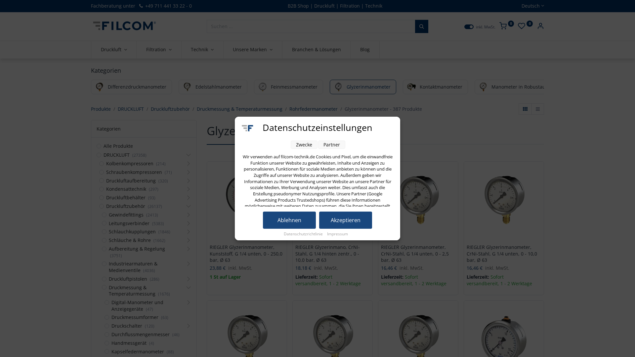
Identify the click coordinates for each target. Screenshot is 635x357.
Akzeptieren (345, 220)
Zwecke (304, 144)
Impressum (337, 234)
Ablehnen (289, 220)
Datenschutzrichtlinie (304, 234)
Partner (331, 144)
